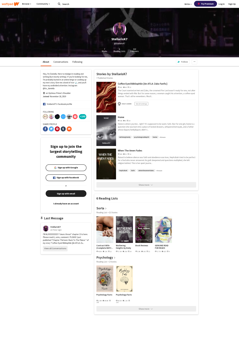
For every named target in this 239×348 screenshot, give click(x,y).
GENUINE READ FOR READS (161, 246)
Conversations (60, 61)
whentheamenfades (146, 170)
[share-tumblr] (63, 128)
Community (43, 3)
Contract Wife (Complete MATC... (104, 246)
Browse (26, 3)
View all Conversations (55, 248)
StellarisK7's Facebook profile (59, 104)
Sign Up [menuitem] (232, 3)
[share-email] (69, 128)
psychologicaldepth (141, 137)
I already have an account (66, 203)
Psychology (104, 257)
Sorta (100, 208)
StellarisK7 (55, 227)
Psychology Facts (104, 295)
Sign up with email (66, 193)
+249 (82, 116)
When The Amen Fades (130, 150)
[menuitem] (182, 61)
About (46, 61)
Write (187, 4)
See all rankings (141, 104)
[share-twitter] (51, 128)
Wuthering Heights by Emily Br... (123, 246)
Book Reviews (141, 245)
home (155, 137)
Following (77, 61)
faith (133, 170)
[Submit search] (59, 4)
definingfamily (124, 137)
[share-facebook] (45, 128)
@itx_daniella (48, 88)
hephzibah (123, 170)
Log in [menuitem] (222, 3)
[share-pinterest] (57, 128)
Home (121, 117)
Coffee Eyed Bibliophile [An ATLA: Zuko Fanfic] (142, 83)
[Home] (10, 4)
